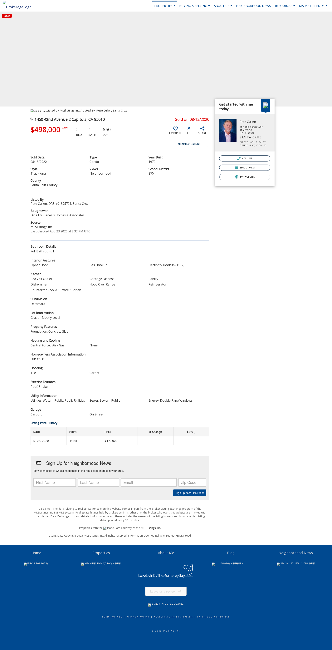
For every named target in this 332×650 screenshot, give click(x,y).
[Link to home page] (19, 6)
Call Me (247, 158)
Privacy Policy (138, 617)
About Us (223, 8)
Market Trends (313, 8)
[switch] (175, 132)
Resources (285, 8)
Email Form (247, 167)
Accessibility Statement (173, 617)
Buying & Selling (195, 8)
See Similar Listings (189, 143)
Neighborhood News (253, 6)
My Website (247, 176)
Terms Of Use (112, 617)
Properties (165, 8)
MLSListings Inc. (151, 528)
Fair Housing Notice (213, 617)
